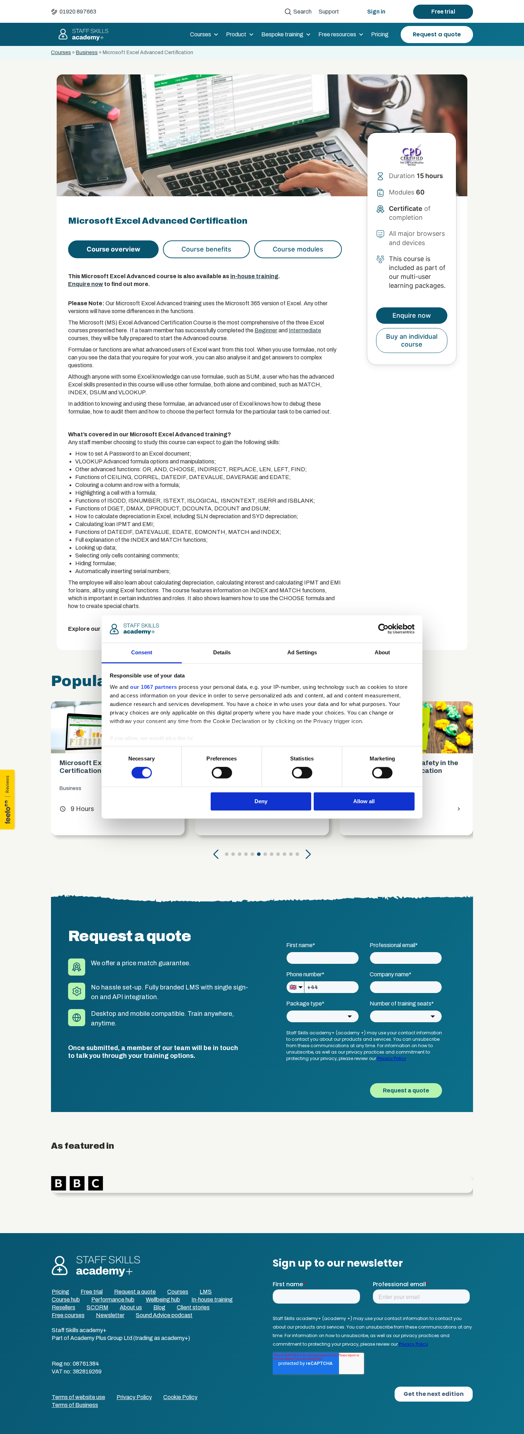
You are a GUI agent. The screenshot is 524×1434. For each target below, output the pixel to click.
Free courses (68, 1315)
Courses (200, 34)
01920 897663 (78, 12)
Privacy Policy (134, 1397)
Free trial (443, 12)
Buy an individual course (411, 340)
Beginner (266, 330)
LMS (206, 1292)
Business (87, 52)
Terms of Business (75, 1405)
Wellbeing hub (163, 1300)
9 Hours (77, 808)
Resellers (63, 1307)
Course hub (66, 1300)
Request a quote (437, 34)
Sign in (376, 12)
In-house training (212, 1300)
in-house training (254, 276)
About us (131, 1307)
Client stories (193, 1307)
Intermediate (305, 330)
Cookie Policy (180, 1397)
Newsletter (110, 1315)
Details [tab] (222, 652)
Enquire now (85, 284)
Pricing (380, 34)
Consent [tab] (142, 652)
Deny (261, 801)
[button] (216, 854)
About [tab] (382, 652)
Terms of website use (78, 1397)
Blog (159, 1307)
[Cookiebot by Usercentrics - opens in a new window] (383, 629)
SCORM (97, 1307)
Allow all (364, 801)
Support (329, 12)
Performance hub (112, 1300)
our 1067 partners (153, 687)
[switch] (222, 773)
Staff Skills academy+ (80, 35)
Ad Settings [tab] (302, 652)
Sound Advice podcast (164, 1315)
